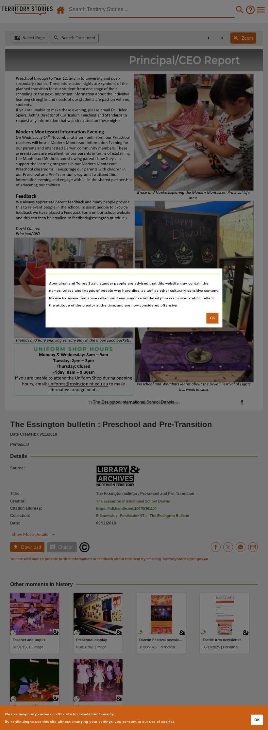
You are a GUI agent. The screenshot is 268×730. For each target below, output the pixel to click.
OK (212, 318)
